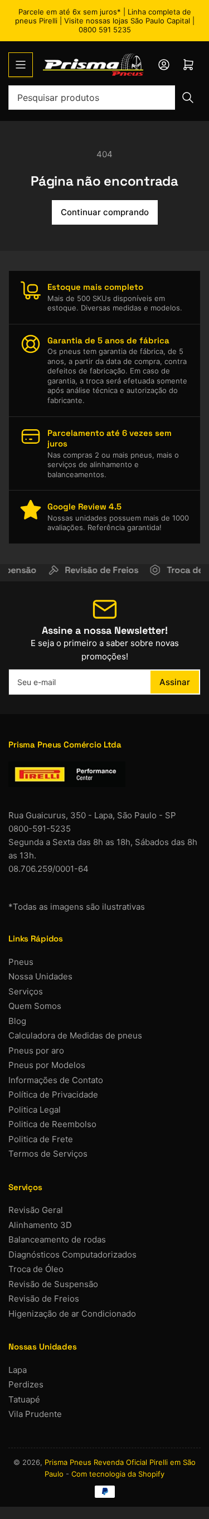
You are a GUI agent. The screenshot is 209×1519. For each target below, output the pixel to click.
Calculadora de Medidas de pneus (75, 1035)
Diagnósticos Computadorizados (72, 1254)
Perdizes (25, 1384)
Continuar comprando (105, 212)
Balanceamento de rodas (57, 1239)
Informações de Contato (55, 1080)
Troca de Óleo (36, 1269)
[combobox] (104, 97)
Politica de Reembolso (52, 1124)
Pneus (20, 962)
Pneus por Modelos (46, 1065)
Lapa (17, 1370)
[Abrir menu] (20, 64)
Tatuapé (24, 1399)
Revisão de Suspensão (53, 1284)
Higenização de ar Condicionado (72, 1313)
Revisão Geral (35, 1210)
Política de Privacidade (53, 1094)
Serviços (25, 991)
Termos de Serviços (48, 1153)
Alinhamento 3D (40, 1225)
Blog (17, 1021)
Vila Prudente (35, 1414)
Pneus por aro (36, 1050)
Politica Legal (34, 1109)
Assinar (174, 682)
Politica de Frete (40, 1139)
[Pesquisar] (188, 97)
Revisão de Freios (43, 1298)
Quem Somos (34, 1006)
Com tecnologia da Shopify (117, 1473)
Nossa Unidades (40, 976)
